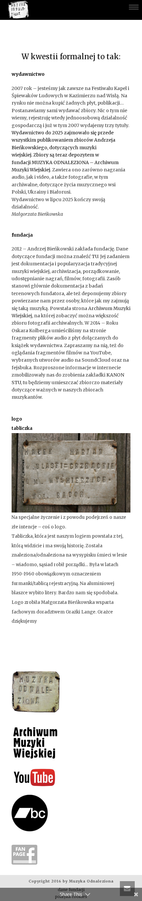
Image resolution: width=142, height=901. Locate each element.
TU (95, 256)
